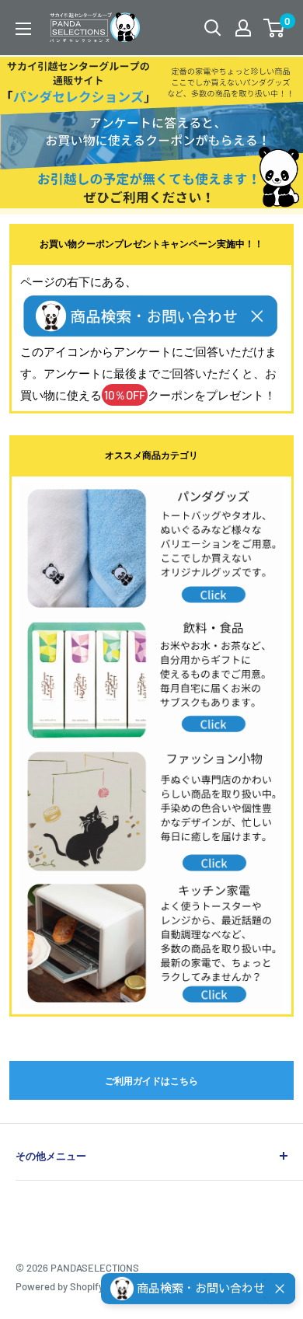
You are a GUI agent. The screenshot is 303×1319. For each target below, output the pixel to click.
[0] (274, 28)
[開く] (212, 28)
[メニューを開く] (23, 29)
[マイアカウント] (243, 28)
